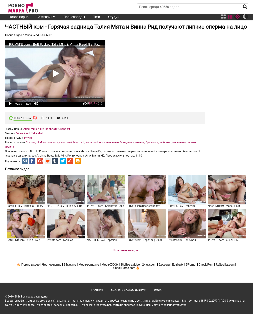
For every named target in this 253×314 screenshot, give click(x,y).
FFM (39, 142)
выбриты (165, 142)
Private (28, 137)
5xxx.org (164, 264)
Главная (97, 289)
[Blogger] (78, 161)
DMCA (158, 289)
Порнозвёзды (74, 17)
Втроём (65, 129)
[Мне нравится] (11, 117)
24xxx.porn (149, 264)
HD (42, 129)
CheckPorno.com (124, 268)
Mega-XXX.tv (110, 264)
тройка (9, 146)
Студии (113, 17)
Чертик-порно (51, 264)
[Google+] (40, 161)
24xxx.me (70, 264)
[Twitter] (63, 161)
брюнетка (152, 142)
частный (66, 142)
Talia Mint (37, 133)
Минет (35, 129)
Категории (45, 17)
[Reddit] (48, 161)
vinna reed (92, 142)
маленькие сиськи (184, 142)
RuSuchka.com (225, 264)
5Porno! (191, 264)
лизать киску (51, 142)
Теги (96, 17)
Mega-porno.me (89, 264)
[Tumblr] (55, 161)
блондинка (127, 142)
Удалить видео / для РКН (128, 289)
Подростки (52, 129)
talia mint (78, 142)
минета (139, 142)
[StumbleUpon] (70, 161)
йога (102, 142)
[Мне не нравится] (35, 118)
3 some (30, 142)
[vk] (25, 161)
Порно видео (30, 264)
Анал (26, 129)
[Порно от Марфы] (28, 6)
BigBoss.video (130, 264)
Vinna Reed (23, 133)
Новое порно (19, 17)
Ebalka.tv (178, 264)
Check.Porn (206, 264)
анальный (112, 142)
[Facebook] (32, 161)
